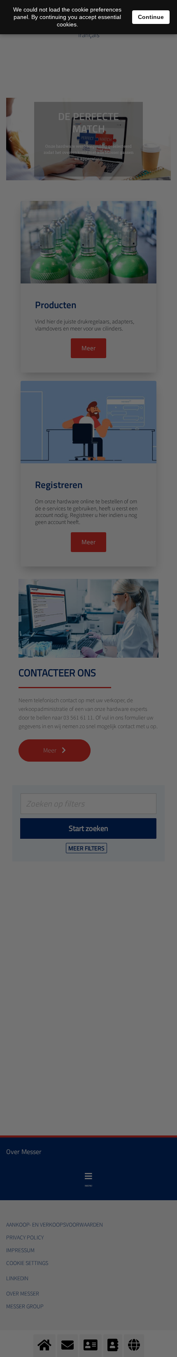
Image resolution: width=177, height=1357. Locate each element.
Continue (151, 17)
